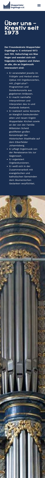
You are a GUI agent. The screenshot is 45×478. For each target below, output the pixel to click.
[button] (39, 5)
